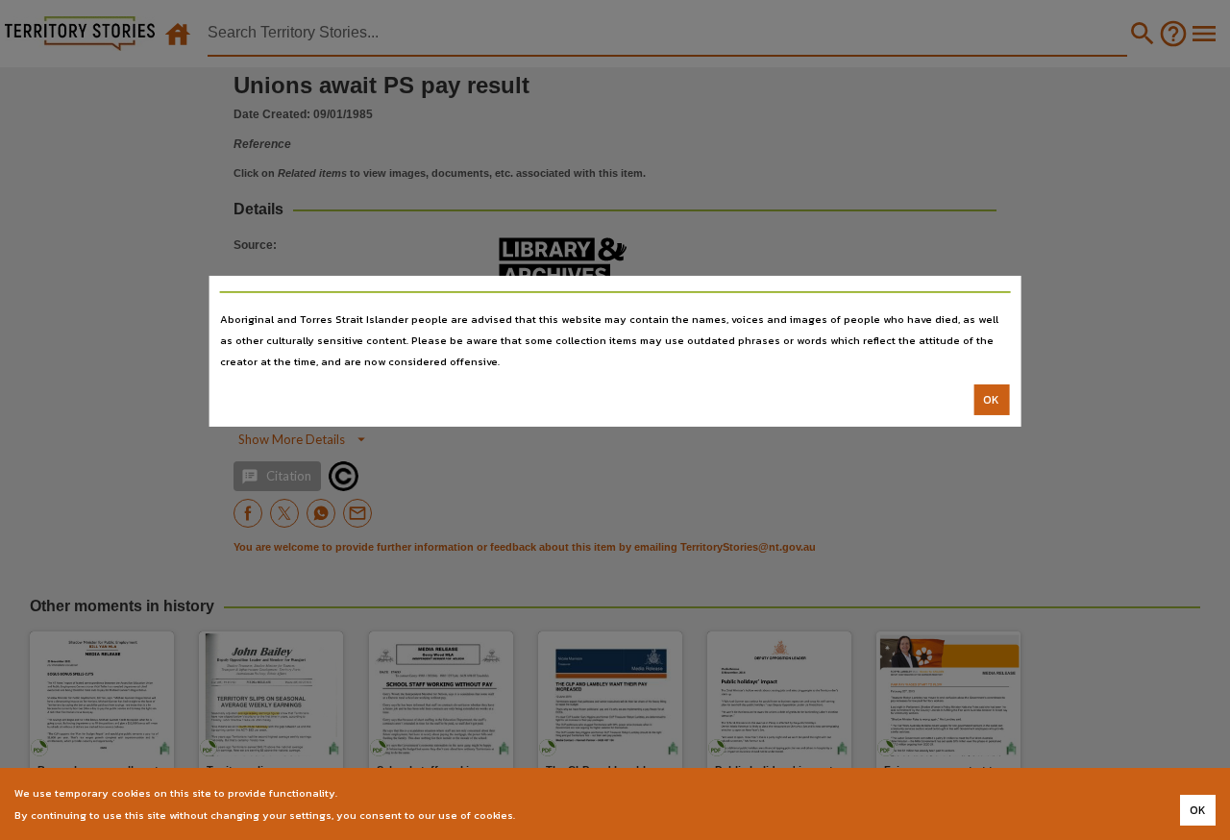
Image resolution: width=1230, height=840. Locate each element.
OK (991, 399)
